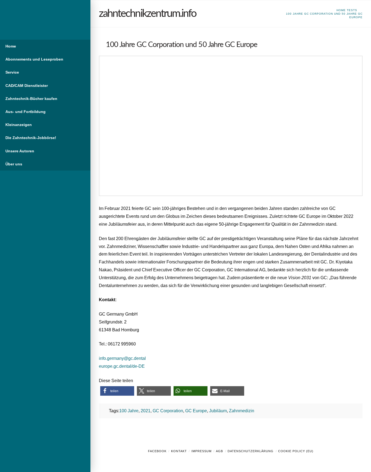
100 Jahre (129, 410)
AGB (219, 451)
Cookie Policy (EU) (295, 451)
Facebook (157, 451)
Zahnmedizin (241, 410)
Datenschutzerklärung (250, 451)
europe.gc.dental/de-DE (122, 366)
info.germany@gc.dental (122, 358)
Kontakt (179, 451)
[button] (117, 391)
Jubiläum (218, 410)
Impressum (201, 451)
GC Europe (196, 410)
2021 (145, 410)
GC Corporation (168, 410)
